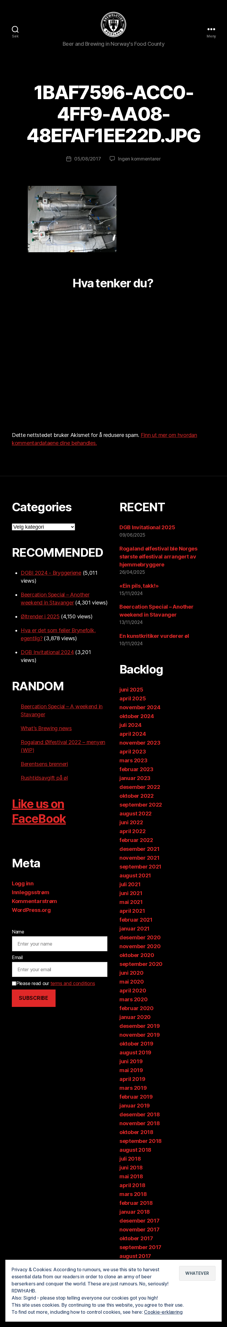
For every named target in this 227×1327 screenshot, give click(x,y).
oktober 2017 (136, 1238)
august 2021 (135, 875)
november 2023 (139, 743)
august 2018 (135, 1150)
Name (18, 932)
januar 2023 (134, 778)
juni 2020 (131, 973)
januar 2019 (134, 1105)
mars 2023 (133, 760)
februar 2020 (136, 1008)
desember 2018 (139, 1114)
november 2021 (139, 858)
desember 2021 (139, 849)
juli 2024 (130, 725)
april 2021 (132, 911)
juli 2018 (130, 1159)
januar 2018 (134, 1212)
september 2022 (140, 805)
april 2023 (132, 751)
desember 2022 (139, 787)
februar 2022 (136, 840)
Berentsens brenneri (44, 764)
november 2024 (139, 707)
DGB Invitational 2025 (147, 527)
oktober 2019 (136, 1044)
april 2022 (132, 831)
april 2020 (132, 990)
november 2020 (140, 946)
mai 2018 (131, 1176)
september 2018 (140, 1141)
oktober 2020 (136, 955)
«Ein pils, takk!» (138, 586)
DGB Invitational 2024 (47, 652)
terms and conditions (73, 983)
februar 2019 (136, 1097)
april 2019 (132, 1079)
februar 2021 (136, 920)
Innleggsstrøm (30, 892)
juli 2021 (130, 884)
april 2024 (132, 734)
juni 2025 (131, 690)
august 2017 (135, 1256)
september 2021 (140, 867)
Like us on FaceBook (39, 811)
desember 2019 (139, 1026)
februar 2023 (136, 769)
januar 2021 (134, 928)
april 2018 (132, 1185)
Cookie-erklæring (163, 1312)
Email (17, 957)
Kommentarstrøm (34, 901)
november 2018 (139, 1123)
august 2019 (135, 1052)
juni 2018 (131, 1167)
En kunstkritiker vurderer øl (154, 636)
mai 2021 (131, 902)
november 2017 (139, 1229)
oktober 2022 (136, 796)
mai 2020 (131, 982)
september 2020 (141, 964)
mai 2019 (131, 1070)
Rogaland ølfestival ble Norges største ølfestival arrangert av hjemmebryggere (158, 556)
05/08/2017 (87, 159)
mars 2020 (133, 999)
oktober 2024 (136, 716)
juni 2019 (131, 1061)
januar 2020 (135, 1017)
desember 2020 (140, 937)
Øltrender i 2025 (40, 616)
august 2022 (135, 813)
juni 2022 (131, 822)
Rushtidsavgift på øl (44, 778)
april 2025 (132, 698)
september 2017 (140, 1247)
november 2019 (139, 1035)
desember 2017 (139, 1221)
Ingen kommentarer (139, 159)
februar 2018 (136, 1203)
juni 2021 (130, 893)
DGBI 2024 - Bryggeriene (51, 573)
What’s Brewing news (46, 728)
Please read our (55, 983)
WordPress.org (31, 910)
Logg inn (23, 883)
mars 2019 (133, 1088)
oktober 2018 (136, 1132)
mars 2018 (133, 1194)
